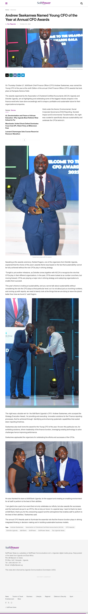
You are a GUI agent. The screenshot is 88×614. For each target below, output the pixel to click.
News (7, 596)
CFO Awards (70, 527)
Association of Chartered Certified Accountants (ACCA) (44, 527)
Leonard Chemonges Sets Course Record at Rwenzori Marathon (21, 132)
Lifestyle (38, 596)
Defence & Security (60, 596)
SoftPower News (44, 530)
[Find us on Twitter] (8, 602)
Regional (47, 596)
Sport (71, 596)
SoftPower (32, 530)
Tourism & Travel (17, 596)
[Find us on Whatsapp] (11, 602)
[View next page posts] (24, 139)
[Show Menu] (6, 3)
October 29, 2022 (25, 24)
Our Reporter (11, 24)
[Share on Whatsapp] (11, 75)
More (19, 599)
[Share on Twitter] (7, 75)
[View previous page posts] (20, 139)
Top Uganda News (58, 530)
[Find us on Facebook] (5, 602)
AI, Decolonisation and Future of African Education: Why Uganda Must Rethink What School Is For (21, 117)
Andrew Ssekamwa (16, 527)
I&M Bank (23, 530)
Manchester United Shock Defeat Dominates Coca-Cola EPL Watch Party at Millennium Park (21, 125)
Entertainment (9, 599)
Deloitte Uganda (12, 530)
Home (7, 10)
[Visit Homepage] (44, 3)
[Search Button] (81, 3)
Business (13, 10)
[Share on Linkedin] (19, 75)
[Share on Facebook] (15, 75)
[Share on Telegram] (23, 75)
